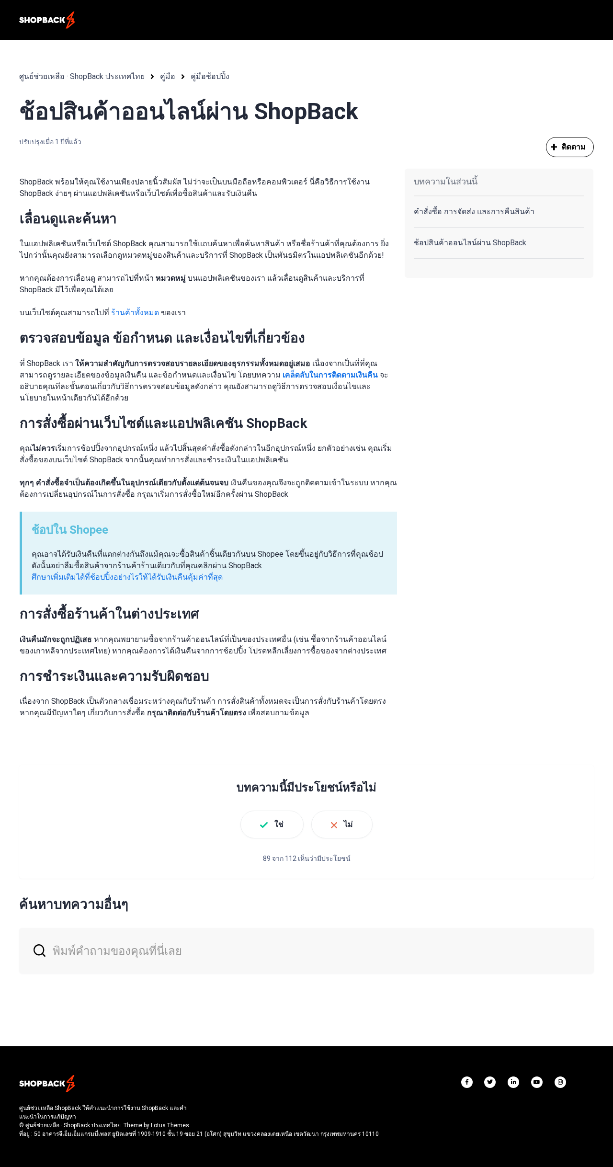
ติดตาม (574, 146)
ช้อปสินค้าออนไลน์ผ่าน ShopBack (470, 242)
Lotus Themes (170, 1125)
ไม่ (348, 824)
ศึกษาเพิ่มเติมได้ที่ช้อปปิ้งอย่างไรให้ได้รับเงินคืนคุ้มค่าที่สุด (127, 577)
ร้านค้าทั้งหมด (135, 312)
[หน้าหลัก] (47, 20)
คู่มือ (167, 76)
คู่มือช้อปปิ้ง (210, 76)
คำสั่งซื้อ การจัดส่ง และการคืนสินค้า (474, 211)
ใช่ (279, 824)
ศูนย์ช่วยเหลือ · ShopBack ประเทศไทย (82, 76)
